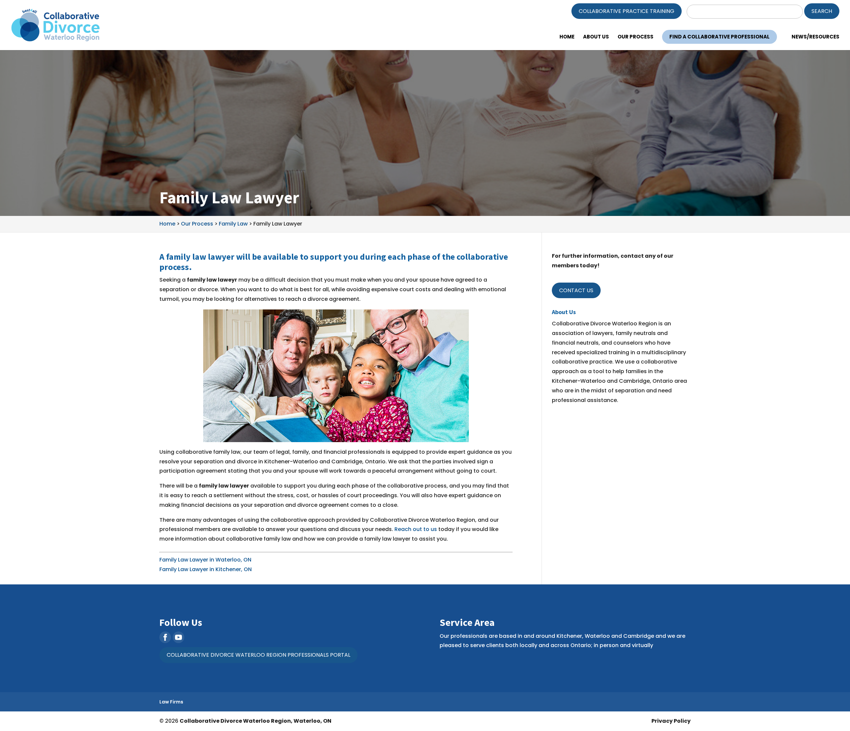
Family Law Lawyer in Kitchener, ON (205, 569)
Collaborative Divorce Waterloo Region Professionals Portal (258, 655)
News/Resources (815, 37)
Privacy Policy (671, 721)
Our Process (635, 37)
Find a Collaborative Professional (719, 36)
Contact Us (576, 290)
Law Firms (171, 701)
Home (566, 37)
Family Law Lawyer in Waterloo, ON (205, 560)
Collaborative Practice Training (626, 11)
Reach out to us (415, 529)
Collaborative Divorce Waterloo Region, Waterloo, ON (255, 721)
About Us (596, 37)
